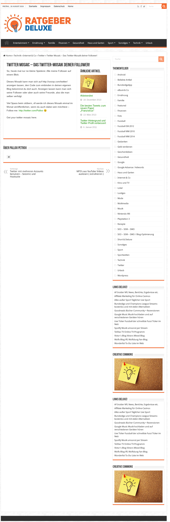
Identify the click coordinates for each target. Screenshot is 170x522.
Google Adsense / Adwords (131, 167)
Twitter (41, 55)
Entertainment (20, 43)
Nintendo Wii (124, 213)
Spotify (117, 328)
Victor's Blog (120, 335)
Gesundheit (78, 43)
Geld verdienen (125, 147)
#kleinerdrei (86, 95)
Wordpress (123, 275)
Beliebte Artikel (125, 80)
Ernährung (37, 43)
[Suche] (164, 6)
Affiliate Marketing (123, 296)
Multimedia (123, 203)
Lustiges (121, 193)
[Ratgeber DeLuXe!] (39, 23)
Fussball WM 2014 (126, 136)
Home (70, 6)
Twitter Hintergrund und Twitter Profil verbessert (93, 121)
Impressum (45, 6)
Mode (120, 198)
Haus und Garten (96, 43)
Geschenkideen (125, 152)
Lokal (120, 188)
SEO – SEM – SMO (126, 229)
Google (121, 162)
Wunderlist (119, 343)
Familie (51, 43)
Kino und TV (123, 183)
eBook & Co (123, 90)
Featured (122, 105)
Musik (120, 208)
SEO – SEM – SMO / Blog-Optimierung (136, 234)
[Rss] (138, 6)
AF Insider (119, 292)
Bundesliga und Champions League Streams (135, 304)
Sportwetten (123, 255)
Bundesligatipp (125, 85)
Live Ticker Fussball (123, 321)
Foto (120, 116)
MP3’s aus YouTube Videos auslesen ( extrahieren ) (90, 171)
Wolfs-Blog (119, 339)
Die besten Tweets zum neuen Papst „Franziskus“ (93, 108)
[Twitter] (144, 6)
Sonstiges (123, 43)
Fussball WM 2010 (126, 131)
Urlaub (149, 43)
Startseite (33, 6)
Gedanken (123, 141)
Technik (136, 43)
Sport (110, 43)
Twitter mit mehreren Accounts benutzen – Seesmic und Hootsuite (26, 173)
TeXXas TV (119, 332)
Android (122, 74)
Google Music (121, 314)
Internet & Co (29, 55)
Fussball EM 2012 (126, 126)
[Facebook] (141, 6)
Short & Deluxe (125, 239)
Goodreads (119, 310)
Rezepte (121, 224)
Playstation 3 (124, 219)
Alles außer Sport (122, 300)
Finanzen (63, 43)
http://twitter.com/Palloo (31, 110)
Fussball (121, 121)
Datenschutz (59, 6)
